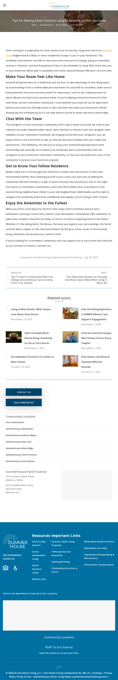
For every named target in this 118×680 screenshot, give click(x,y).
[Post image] (7, 309)
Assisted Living (42, 257)
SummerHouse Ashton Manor (21, 435)
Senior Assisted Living (36, 569)
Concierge (95, 548)
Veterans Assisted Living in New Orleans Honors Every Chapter (96, 338)
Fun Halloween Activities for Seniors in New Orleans (32, 359)
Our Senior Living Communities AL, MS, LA (67, 673)
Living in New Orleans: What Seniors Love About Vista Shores (31, 312)
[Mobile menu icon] (4, 5)
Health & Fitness (99, 541)
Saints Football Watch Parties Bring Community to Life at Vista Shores (38, 338)
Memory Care (39, 579)
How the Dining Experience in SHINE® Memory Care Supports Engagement (96, 314)
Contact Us (9, 558)
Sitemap (97, 673)
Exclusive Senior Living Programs (63, 543)
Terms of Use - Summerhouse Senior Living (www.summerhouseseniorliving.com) (61, 676)
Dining (60, 561)
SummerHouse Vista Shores (67, 257)
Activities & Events (64, 570)
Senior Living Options (38, 543)
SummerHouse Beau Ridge (20, 448)
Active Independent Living (38, 555)
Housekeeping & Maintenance (99, 556)
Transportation (99, 564)
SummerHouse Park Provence (21, 454)
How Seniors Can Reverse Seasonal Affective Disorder (95, 361)
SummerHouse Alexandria (19, 428)
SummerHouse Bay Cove (18, 441)
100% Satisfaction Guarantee (61, 553)
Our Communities (15, 422)
